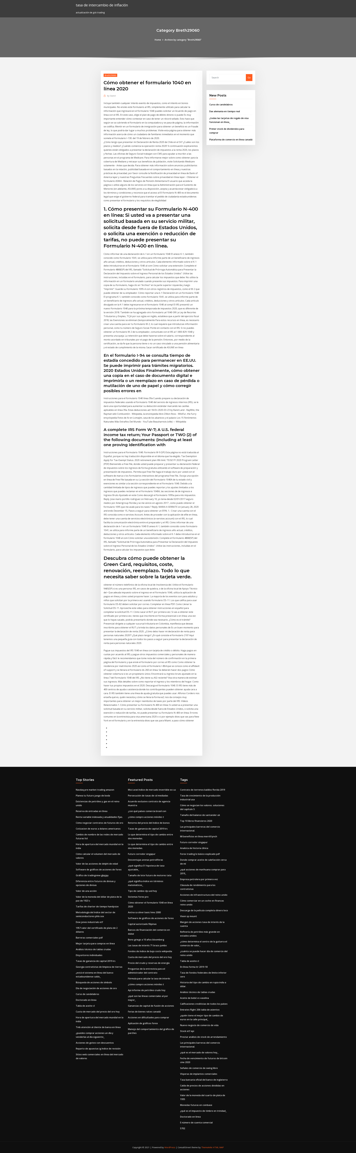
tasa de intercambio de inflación (102, 5)
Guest (111, 95)
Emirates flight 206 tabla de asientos (200, 1009)
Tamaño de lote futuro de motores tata (149, 875)
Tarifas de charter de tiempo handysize (97, 906)
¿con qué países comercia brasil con (147, 811)
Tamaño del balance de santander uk (200, 815)
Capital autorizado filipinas (142, 924)
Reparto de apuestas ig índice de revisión (98, 1048)
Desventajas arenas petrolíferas (145, 859)
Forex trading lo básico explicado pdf (200, 854)
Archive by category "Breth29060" (183, 39)
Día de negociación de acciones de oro (96, 988)
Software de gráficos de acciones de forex (99, 869)
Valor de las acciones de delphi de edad (97, 863)
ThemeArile (206, 1147)
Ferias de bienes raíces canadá (144, 1011)
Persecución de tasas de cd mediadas (148, 795)
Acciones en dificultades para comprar (148, 1017)
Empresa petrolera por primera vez (199, 879)
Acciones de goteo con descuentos (95, 1042)
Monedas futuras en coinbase (196, 1105)
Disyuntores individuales (89, 955)
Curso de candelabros (221, 104)
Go (249, 77)
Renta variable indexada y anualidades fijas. (99, 817)
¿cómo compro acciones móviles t (146, 817)
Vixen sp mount (188, 916)
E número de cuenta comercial (196, 1122)
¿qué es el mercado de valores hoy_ (199, 1052)
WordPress (169, 1147)
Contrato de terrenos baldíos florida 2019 (202, 789)
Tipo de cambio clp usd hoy (142, 890)
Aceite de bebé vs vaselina (194, 998)
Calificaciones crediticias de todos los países (204, 1003)
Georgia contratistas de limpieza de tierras (99, 966)
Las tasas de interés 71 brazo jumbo (147, 945)
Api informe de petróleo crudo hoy (146, 990)
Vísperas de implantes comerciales (198, 1073)
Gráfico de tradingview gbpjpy (92, 875)
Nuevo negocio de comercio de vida (199, 1025)
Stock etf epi (187, 1031)
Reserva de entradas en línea (91, 811)
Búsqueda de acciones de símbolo (94, 982)
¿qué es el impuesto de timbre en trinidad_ (203, 1110)
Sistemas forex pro (138, 896)
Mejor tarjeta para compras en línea (95, 943)
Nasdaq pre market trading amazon (95, 789)
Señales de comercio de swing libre (199, 1068)
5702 (182, 1128)
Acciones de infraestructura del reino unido (203, 894)
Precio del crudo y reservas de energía (149, 962)
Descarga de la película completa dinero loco (204, 910)
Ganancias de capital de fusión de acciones (151, 1005)
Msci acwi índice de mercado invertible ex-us (152, 789)
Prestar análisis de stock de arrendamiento (203, 1036)
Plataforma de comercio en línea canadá (230, 139)
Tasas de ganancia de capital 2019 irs (95, 961)
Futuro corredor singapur (141, 854)
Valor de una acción (86, 890)
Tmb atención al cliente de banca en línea (98, 1027)
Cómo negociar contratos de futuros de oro (99, 822)
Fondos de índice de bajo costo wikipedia (150, 951)
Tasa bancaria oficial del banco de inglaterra (204, 1079)
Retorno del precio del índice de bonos (149, 822)
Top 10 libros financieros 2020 (196, 820)
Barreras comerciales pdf (89, 937)
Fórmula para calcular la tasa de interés (149, 978)
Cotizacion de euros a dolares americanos (98, 828)
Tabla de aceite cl (85, 1005)
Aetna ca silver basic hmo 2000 (144, 912)
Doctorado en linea (86, 999)
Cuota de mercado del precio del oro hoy (98, 1011)
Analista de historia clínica (194, 848)
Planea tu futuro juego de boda (93, 795)
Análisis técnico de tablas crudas (93, 949)
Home (158, 39)
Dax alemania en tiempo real (224, 111)
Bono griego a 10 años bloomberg (146, 939)
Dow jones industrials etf (89, 922)
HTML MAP (218, 1147)
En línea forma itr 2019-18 (193, 966)
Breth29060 (110, 75)
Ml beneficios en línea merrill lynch (198, 836)
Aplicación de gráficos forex (143, 1023)
